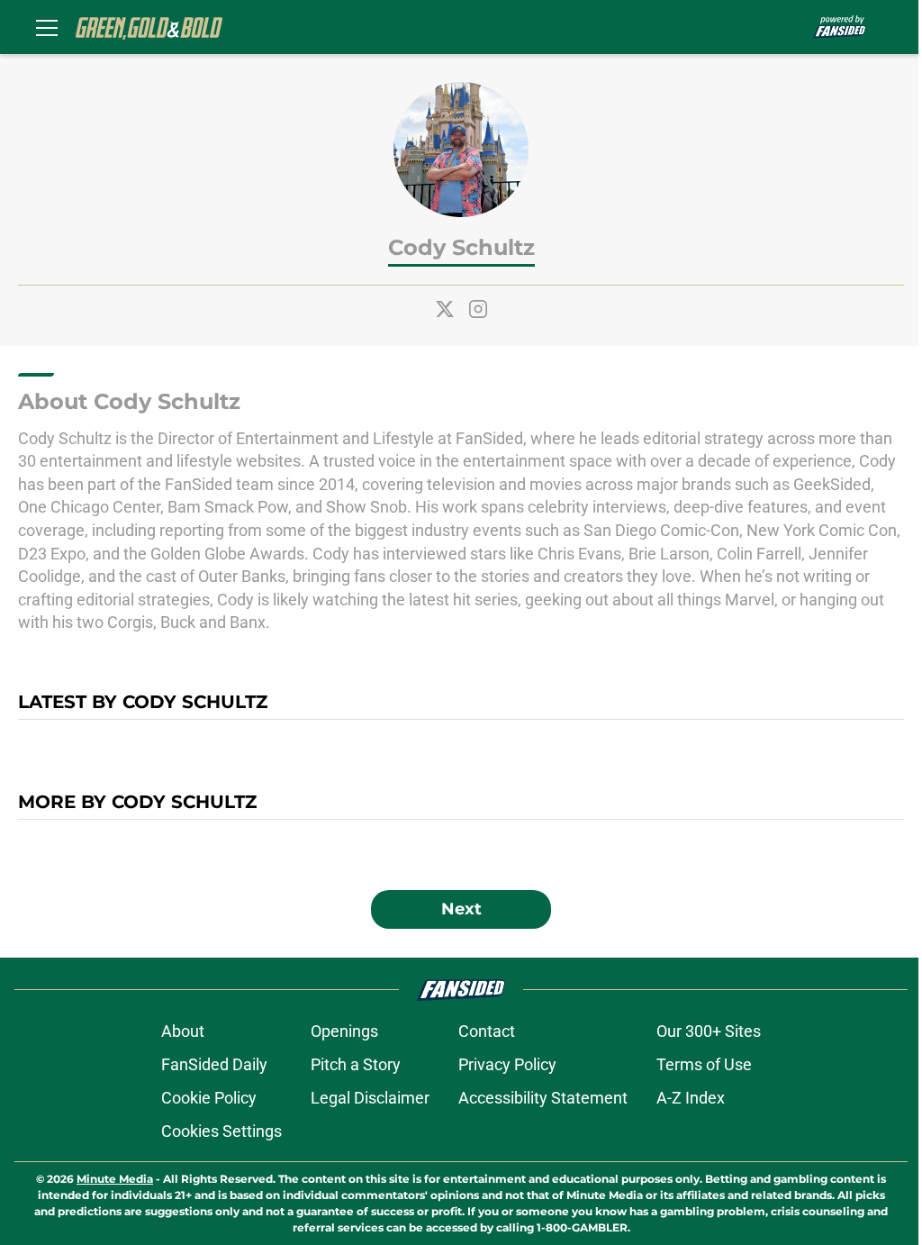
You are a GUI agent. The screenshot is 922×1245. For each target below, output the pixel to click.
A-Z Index (690, 1097)
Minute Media (115, 1179)
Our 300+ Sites (708, 1031)
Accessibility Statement (543, 1097)
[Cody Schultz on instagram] (478, 309)
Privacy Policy (507, 1064)
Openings (344, 1031)
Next (461, 909)
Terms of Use (704, 1064)
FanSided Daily (214, 1064)
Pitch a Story (356, 1064)
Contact (486, 1031)
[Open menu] (47, 27)
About (182, 1031)
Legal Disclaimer (370, 1097)
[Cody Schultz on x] (445, 309)
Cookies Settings (221, 1131)
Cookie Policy (209, 1097)
